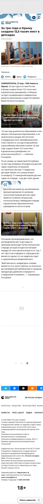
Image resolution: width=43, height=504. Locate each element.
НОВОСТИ (5, 413)
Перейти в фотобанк (27, 66)
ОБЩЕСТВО (16, 406)
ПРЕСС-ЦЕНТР (18, 413)
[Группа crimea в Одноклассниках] (32, 388)
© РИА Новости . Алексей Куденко (10, 66)
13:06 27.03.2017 (6, 39)
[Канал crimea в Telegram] (5, 388)
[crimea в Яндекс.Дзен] (23, 388)
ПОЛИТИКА (6, 406)
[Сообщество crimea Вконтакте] (14, 388)
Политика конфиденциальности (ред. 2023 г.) (19, 439)
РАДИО (29, 413)
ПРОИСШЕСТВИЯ (29, 406)
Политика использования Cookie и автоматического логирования (15, 435)
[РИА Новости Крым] (9, 22)
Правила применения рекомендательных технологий (18, 442)
